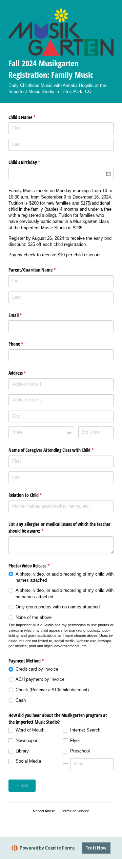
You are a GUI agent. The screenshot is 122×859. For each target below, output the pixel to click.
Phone (23, 344)
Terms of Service (75, 811)
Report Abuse (44, 811)
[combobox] (41, 432)
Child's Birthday (32, 162)
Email (23, 315)
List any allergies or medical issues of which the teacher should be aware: (59, 527)
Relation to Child (33, 495)
